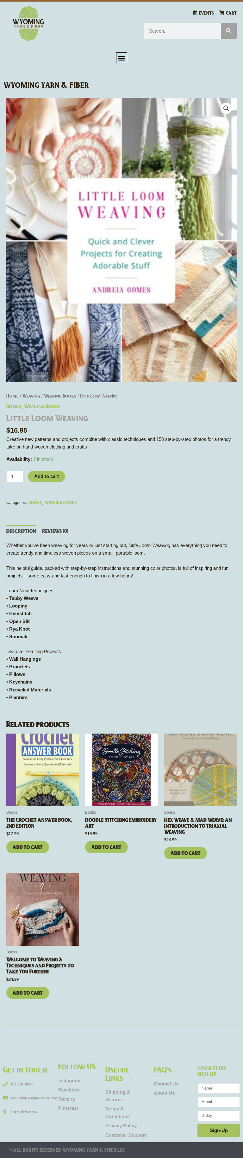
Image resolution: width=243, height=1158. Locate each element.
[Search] (229, 31)
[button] (121, 57)
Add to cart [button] (28, 846)
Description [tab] (21, 530)
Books (14, 406)
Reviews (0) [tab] (55, 530)
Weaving (31, 395)
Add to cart (46, 476)
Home (12, 395)
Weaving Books (60, 395)
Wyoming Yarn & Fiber (46, 84)
